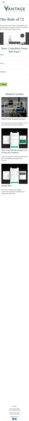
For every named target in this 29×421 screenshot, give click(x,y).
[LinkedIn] (16, 419)
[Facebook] (13, 419)
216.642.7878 (16, 408)
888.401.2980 (16, 410)
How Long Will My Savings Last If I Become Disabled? (14, 151)
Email (2, 63)
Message (3, 72)
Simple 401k (6, 186)
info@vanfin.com (14, 416)
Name (2, 55)
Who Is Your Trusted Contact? (13, 119)
